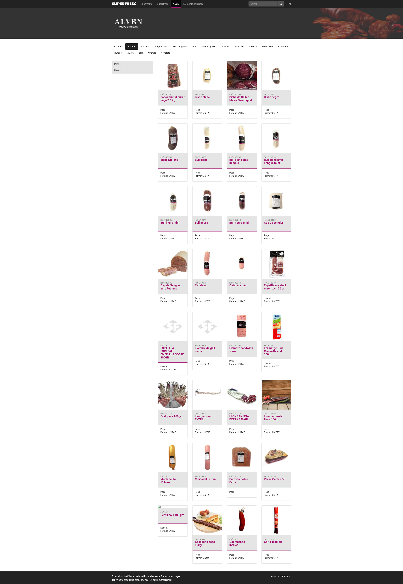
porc (141, 53)
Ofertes (152, 53)
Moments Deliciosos (193, 4)
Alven (176, 4)
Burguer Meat (161, 46)
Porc (195, 46)
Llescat (117, 70)
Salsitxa (253, 46)
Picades (226, 46)
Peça (116, 64)
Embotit (132, 46)
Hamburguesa (180, 46)
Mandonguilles (209, 46)
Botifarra (145, 46)
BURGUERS (267, 46)
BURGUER (283, 46)
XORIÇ (131, 53)
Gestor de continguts (280, 576)
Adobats (118, 46)
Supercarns (146, 4)
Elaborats (239, 46)
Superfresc (162, 4)
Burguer (118, 53)
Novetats (165, 53)
